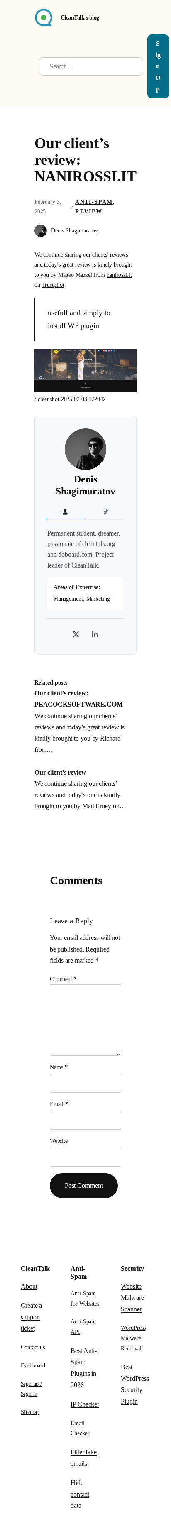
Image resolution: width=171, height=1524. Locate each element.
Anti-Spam (94, 202)
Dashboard (33, 1365)
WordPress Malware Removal (133, 1337)
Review (88, 211)
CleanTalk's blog (80, 17)
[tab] (65, 512)
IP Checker (85, 1404)
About (29, 1286)
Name (59, 1067)
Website (59, 1141)
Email (59, 1104)
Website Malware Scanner (132, 1298)
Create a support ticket (31, 1317)
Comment (63, 979)
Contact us (33, 1347)
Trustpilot (53, 284)
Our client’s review (60, 772)
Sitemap (30, 1412)
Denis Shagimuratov (74, 230)
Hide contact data (80, 1494)
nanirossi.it (119, 275)
